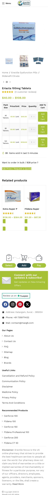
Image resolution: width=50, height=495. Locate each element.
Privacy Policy (9, 397)
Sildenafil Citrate (10, 76)
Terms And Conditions (13, 403)
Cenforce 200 (11, 437)
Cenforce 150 (10, 427)
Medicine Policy (10, 392)
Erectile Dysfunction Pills (24, 72)
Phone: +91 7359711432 (17, 317)
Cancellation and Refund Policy (18, 376)
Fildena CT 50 (11, 443)
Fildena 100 (10, 421)
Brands (7, 363)
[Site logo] (24, 3)
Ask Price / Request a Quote (16, 168)
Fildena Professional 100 (16, 432)
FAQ (6, 346)
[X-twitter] (27, 304)
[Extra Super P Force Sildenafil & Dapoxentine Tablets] (13, 196)
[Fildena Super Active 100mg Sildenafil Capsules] (35, 196)
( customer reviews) (25, 92)
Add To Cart (43, 116)
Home (5, 72)
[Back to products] (6, 82)
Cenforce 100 (11, 416)
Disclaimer (7, 386)
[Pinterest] (20, 304)
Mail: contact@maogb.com (20, 323)
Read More (18, 484)
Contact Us (10, 341)
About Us (9, 336)
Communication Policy (13, 381)
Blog (6, 357)
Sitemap (8, 352)
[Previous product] (3, 82)
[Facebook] (5, 304)
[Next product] (10, 82)
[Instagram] (12, 304)
